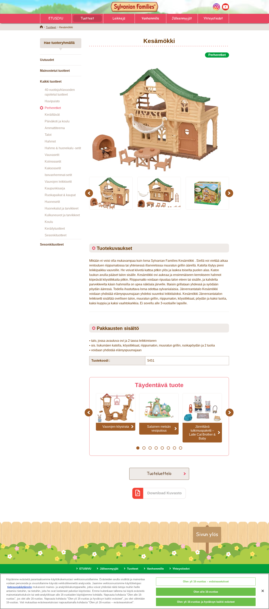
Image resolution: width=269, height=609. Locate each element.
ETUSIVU (55, 18)
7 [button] (174, 448)
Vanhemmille (150, 18)
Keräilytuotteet (55, 228)
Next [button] (229, 193)
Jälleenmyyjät (182, 18)
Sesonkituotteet (55, 235)
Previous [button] (89, 193)
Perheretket (53, 108)
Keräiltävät (52, 114)
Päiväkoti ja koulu (57, 121)
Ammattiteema (55, 128)
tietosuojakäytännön (19, 587)
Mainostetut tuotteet (55, 70)
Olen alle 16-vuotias (206, 591)
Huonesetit (52, 201)
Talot (48, 134)
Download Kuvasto (164, 493)
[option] (159, 115)
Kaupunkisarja (55, 188)
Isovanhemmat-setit (58, 175)
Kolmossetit (53, 161)
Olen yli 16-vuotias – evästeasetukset (206, 581)
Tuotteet (87, 18)
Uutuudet (47, 59)
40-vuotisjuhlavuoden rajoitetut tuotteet (60, 92)
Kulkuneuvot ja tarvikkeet (62, 215)
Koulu (49, 221)
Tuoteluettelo (159, 473)
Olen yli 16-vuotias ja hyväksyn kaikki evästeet (206, 601)
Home (41, 26)
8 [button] (180, 448)
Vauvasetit (52, 154)
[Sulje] (262, 591)
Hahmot (50, 141)
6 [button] (168, 448)
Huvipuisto (52, 101)
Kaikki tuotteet (50, 81)
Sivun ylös (207, 534)
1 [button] (137, 448)
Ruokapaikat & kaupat (60, 195)
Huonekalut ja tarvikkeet (61, 208)
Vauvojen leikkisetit (58, 181)
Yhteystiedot (213, 18)
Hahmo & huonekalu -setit (63, 148)
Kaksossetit (53, 168)
